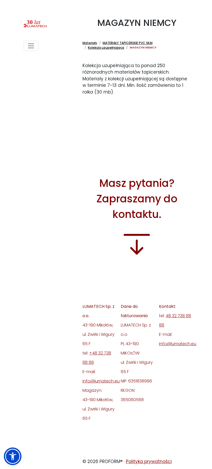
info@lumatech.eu (101, 381)
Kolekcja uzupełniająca (106, 47)
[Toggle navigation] (31, 46)
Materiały (89, 43)
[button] (12, 456)
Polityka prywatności (149, 461)
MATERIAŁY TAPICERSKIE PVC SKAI (128, 43)
